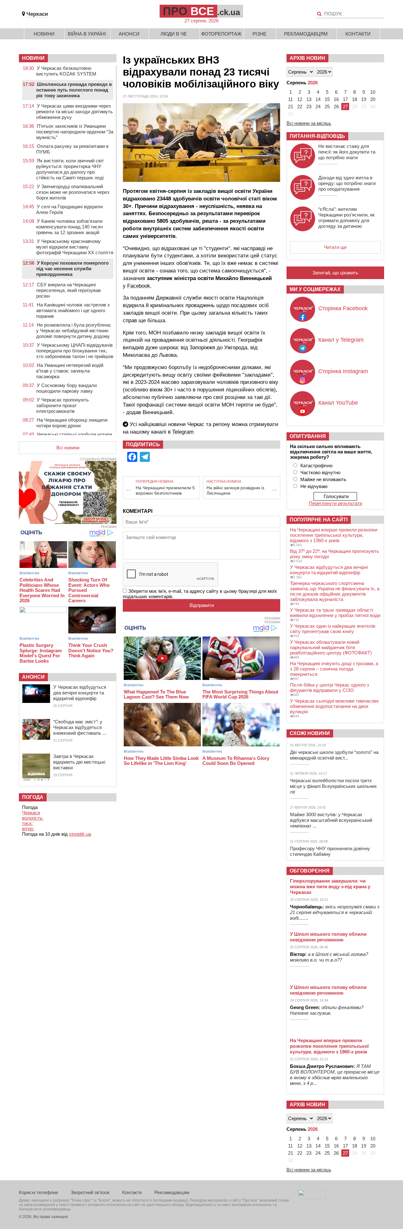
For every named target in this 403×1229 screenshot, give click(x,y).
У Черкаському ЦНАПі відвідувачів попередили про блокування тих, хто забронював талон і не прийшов (74, 350)
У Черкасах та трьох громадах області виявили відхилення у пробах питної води (335, 612)
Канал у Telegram (341, 340)
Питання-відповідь (317, 136)
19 (363, 99)
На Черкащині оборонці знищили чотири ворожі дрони (71, 422)
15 (327, 99)
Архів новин (307, 58)
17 (345, 99)
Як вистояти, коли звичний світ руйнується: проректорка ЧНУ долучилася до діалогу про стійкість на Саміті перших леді (70, 169)
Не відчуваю (313, 486)
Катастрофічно (316, 465)
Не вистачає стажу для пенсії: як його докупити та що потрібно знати (346, 151)
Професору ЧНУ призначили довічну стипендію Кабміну (330, 851)
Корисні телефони (38, 1192)
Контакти (358, 33)
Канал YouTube (338, 403)
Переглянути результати (335, 503)
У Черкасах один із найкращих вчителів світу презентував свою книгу (332, 628)
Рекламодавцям (306, 33)
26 (336, 106)
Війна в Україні (87, 33)
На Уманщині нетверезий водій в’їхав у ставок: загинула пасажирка (69, 370)
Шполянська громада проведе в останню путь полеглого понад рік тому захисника (74, 89)
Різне (259, 33)
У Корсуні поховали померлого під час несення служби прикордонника (72, 268)
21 (290, 106)
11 (290, 99)
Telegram (183, 432)
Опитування (308, 436)
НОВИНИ (33, 58)
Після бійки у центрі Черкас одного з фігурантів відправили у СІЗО (329, 687)
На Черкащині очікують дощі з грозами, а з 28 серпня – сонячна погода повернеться (334, 669)
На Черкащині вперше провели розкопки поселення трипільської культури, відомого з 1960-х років (333, 535)
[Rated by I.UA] (312, 1197)
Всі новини (67, 447)
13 (308, 99)
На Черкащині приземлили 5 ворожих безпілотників (165, 490)
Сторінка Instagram (343, 371)
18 (354, 99)
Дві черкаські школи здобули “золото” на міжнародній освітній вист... (334, 754)
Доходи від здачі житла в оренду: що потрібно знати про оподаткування (347, 183)
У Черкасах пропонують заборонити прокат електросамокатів (62, 405)
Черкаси (37, 14)
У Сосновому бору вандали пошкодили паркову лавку (66, 388)
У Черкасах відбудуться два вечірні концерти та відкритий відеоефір (79, 692)
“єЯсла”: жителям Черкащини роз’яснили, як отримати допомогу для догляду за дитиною (346, 217)
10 (372, 92)
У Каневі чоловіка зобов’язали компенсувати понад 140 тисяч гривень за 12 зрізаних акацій (69, 226)
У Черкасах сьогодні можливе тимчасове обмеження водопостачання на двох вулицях (334, 706)
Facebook (138, 286)
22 (299, 106)
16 (336, 99)
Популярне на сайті (319, 519)
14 (318, 99)
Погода (32, 797)
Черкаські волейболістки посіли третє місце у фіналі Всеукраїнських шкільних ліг (333, 786)
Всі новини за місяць (309, 123)
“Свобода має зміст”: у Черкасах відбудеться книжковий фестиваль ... (79, 727)
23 (308, 106)
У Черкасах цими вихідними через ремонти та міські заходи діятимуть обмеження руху (74, 111)
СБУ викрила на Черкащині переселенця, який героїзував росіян (68, 290)
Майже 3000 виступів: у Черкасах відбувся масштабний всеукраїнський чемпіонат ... (331, 820)
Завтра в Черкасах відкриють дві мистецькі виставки (79, 762)
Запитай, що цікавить (335, 272)
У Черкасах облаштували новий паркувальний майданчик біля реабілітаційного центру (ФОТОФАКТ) (331, 647)
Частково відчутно (320, 472)
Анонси (129, 33)
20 (372, 99)
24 (318, 106)
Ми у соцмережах (315, 289)
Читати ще (335, 247)
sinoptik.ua (80, 834)
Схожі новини (310, 733)
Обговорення (310, 870)
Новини (44, 33)
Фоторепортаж (221, 33)
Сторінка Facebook (343, 308)
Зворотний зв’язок (90, 1192)
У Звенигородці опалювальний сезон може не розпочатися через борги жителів (72, 192)
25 (327, 106)
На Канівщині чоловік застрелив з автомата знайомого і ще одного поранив (73, 310)
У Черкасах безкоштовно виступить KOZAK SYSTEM (66, 70)
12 (299, 99)
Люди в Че (174, 33)
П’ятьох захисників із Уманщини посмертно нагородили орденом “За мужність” (74, 131)
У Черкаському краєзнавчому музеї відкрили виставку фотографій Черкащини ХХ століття (74, 247)
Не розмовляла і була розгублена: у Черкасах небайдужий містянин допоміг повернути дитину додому (73, 330)
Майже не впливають (323, 479)
